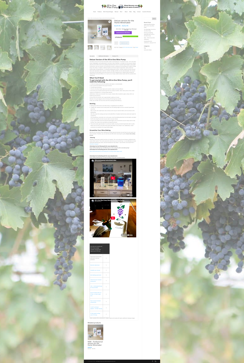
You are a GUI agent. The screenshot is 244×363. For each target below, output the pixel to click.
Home (94, 11)
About (126, 11)
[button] (109, 22)
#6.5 (91, 286)
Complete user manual (95, 270)
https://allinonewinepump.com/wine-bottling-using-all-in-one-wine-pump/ (107, 157)
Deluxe (136, 47)
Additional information (104, 56)
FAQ (121, 11)
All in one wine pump (95, 18)
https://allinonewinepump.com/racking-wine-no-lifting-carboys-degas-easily (106, 151)
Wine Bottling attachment (95, 275)
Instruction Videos (148, 50)
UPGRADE (118, 37)
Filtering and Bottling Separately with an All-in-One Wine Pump (149, 34)
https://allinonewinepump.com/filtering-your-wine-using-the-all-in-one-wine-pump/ (109, 148)
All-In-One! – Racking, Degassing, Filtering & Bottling (126, 29)
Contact (139, 11)
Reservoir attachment (95, 265)
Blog (134, 11)
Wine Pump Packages (108, 11)
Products (100, 11)
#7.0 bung (94, 315)
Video (130, 11)
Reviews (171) (115, 56)
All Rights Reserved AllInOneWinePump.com (105, 361)
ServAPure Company (94, 144)
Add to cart (124, 43)
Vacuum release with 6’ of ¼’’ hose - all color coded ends (95, 294)
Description (92, 56)
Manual (116, 11)
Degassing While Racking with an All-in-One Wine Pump (149, 26)
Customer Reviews (146, 11)
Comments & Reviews (123, 33)
